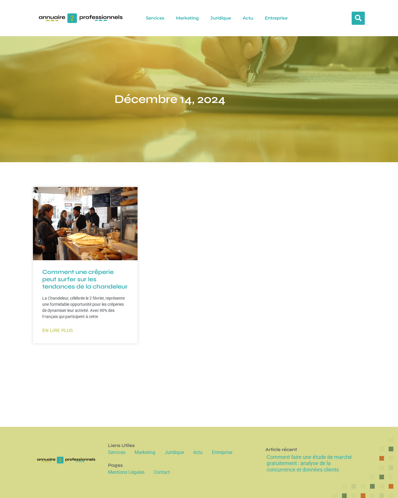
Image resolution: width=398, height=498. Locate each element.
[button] (358, 18)
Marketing (187, 18)
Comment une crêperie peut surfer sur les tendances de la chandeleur (85, 279)
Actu (248, 18)
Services (155, 18)
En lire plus (57, 330)
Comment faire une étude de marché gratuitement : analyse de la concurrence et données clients (309, 463)
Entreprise (276, 18)
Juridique (220, 18)
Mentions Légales (126, 472)
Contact (162, 472)
